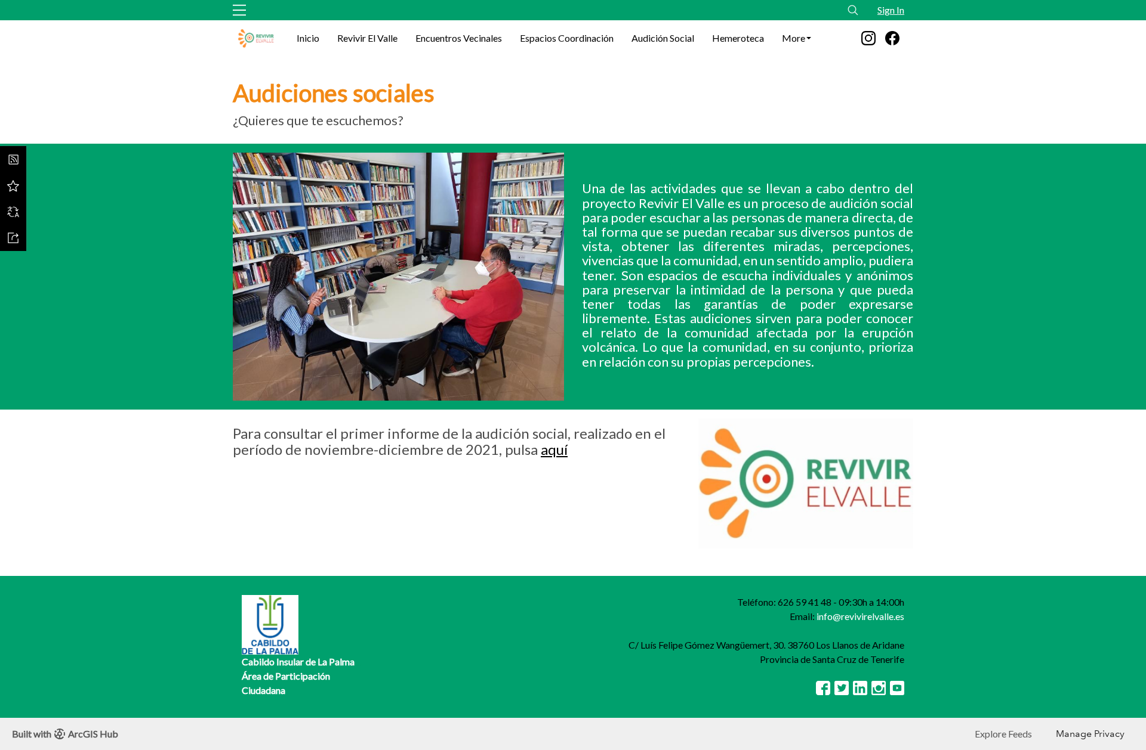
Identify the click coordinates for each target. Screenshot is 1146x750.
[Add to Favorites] (13, 185)
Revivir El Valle (367, 38)
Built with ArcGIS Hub (65, 733)
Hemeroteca (738, 38)
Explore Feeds (1003, 733)
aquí (554, 449)
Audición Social (662, 38)
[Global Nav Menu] (239, 10)
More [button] (793, 38)
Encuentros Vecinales (458, 38)
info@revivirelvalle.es (860, 616)
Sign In (890, 10)
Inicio (308, 38)
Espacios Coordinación (567, 38)
